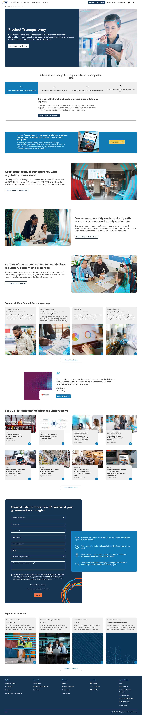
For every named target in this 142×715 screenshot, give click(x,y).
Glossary (8, 690)
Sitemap (134, 712)
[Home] (5, 6)
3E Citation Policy (124, 702)
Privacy (44, 589)
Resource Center (10, 683)
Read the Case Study (65, 396)
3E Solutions (11, 7)
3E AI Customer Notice (126, 698)
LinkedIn (95, 683)
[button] (134, 2)
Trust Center (111, 2)
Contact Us (37, 683)
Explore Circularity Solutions (86, 237)
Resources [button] (36, 2)
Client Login (121, 2)
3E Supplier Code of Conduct (125, 691)
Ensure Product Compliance (16, 190)
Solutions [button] (15, 2)
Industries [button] (26, 2)
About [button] (46, 2)
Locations (36, 690)
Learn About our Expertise (48, 116)
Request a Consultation (96, 2)
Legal (120, 683)
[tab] (21, 88)
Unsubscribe (123, 705)
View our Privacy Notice (38, 585)
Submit (38, 595)
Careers (64, 683)
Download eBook (117, 142)
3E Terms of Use (124, 695)
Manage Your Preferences (13, 693)
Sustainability (19, 7)
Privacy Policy (123, 686)
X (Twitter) (96, 686)
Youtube (95, 690)
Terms (48, 589)
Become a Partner (68, 686)
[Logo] (5, 2)
